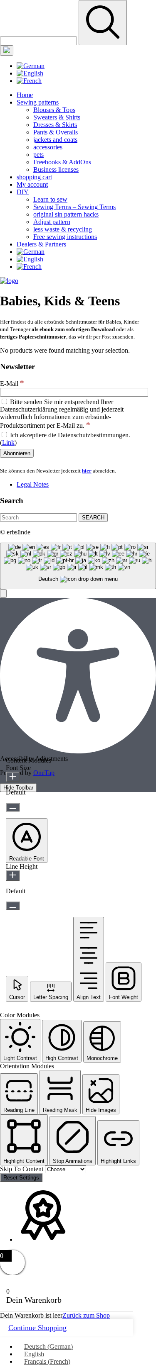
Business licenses (56, 169)
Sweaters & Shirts (56, 117)
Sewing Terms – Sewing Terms (74, 206)
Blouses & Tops (54, 109)
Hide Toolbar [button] (18, 788)
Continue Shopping (37, 1327)
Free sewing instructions (65, 236)
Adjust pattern (51, 221)
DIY (23, 191)
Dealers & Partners (41, 244)
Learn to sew (50, 199)
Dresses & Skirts (55, 124)
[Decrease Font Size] (13, 807)
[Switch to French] (29, 80)
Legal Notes (33, 484)
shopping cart (34, 176)
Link (8, 442)
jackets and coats (55, 139)
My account (32, 184)
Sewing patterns (38, 102)
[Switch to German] (31, 65)
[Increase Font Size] (13, 777)
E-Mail (12, 383)
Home (25, 94)
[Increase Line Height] (13, 875)
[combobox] (78, 566)
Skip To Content (22, 1168)
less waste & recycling (62, 229)
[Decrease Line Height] (13, 906)
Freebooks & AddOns (62, 162)
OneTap (43, 772)
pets (38, 154)
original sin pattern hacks (66, 214)
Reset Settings (21, 1178)
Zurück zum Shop (86, 1315)
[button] (3, 593)
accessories (47, 147)
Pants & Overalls (55, 132)
